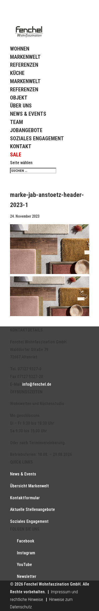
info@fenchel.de (36, 384)
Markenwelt (25, 57)
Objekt (18, 98)
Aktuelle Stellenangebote (32, 509)
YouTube (24, 564)
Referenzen (24, 65)
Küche (17, 73)
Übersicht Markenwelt (29, 485)
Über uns (21, 105)
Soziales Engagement (37, 138)
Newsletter (26, 576)
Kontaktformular (25, 497)
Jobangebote (26, 130)
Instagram (26, 552)
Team (16, 122)
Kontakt (20, 146)
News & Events (28, 114)
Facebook (25, 540)
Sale (15, 154)
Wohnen (19, 49)
